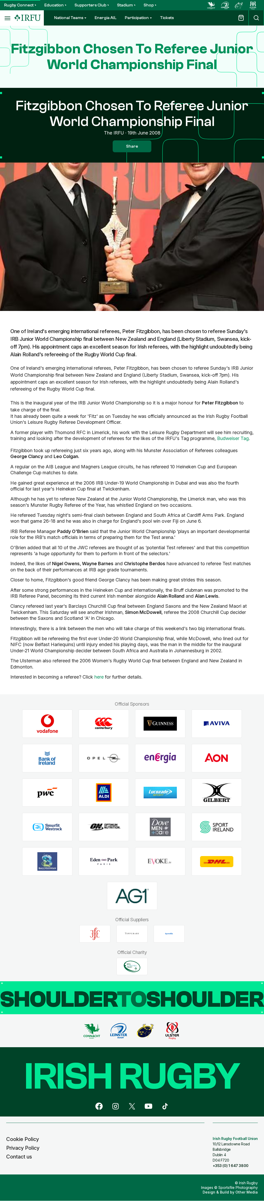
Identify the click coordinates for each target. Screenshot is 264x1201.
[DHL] (216, 861)
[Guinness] (160, 723)
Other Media (246, 1192)
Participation (137, 17)
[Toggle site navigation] (7, 18)
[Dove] (160, 827)
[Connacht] (211, 5)
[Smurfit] (47, 827)
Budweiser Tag (233, 438)
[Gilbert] (216, 792)
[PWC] (47, 792)
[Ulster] (253, 5)
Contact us (19, 1157)
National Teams (68, 17)
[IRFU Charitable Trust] (132, 966)
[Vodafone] (47, 723)
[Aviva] (216, 723)
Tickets (167, 17)
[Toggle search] (256, 18)
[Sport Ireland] (216, 827)
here (99, 677)
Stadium (125, 5)
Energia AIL (106, 17)
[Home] (27, 18)
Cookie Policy (22, 1139)
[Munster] (239, 5)
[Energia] (160, 758)
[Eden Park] (103, 861)
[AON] (216, 758)
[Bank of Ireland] (47, 758)
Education (54, 5)
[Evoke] (160, 861)
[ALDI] (103, 792)
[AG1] (132, 895)
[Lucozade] (160, 792)
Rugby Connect (19, 5)
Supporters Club (90, 5)
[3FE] (95, 934)
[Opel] (103, 758)
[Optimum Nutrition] (103, 827)
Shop (149, 5)
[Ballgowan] (47, 861)
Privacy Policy (22, 1148)
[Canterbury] (103, 723)
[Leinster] (225, 5)
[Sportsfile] (169, 934)
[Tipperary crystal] (132, 934)
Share (132, 146)
